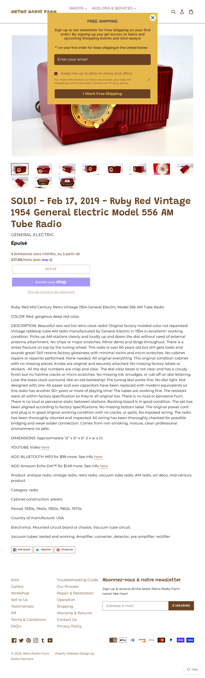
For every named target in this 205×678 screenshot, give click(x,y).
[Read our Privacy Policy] (148, 79)
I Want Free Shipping (102, 93)
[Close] (153, 17)
